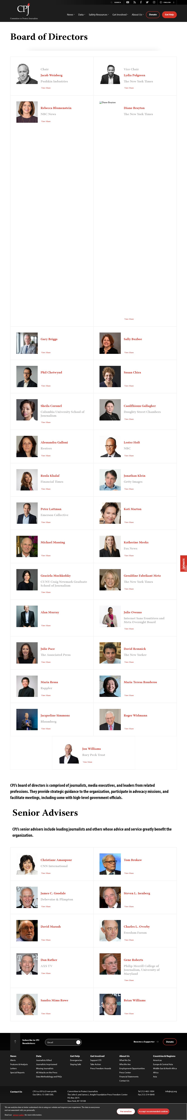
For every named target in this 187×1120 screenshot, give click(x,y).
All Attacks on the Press (46, 1072)
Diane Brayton (134, 108)
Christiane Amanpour (56, 860)
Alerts (13, 1060)
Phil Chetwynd (51, 372)
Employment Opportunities (132, 1068)
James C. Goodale (53, 893)
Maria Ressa (49, 682)
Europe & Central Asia (163, 1064)
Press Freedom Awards (100, 1068)
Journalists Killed (44, 1060)
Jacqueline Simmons (55, 715)
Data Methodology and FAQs (49, 1076)
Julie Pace (48, 649)
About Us (124, 1055)
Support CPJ (95, 1060)
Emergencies (76, 1060)
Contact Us (124, 1080)
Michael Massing (53, 542)
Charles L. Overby (137, 926)
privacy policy (18, 1115)
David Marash (51, 926)
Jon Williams (91, 749)
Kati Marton (132, 509)
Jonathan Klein (134, 476)
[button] (174, 2)
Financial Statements (128, 1076)
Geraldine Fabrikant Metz (142, 576)
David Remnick (135, 649)
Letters (13, 1068)
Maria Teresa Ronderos (140, 682)
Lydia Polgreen (134, 75)
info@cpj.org (171, 1091)
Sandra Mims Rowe (54, 1000)
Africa (155, 1072)
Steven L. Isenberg (137, 893)
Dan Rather (49, 960)
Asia (155, 1076)
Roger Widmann (135, 715)
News (13, 1055)
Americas (157, 1060)
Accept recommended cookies (153, 1111)
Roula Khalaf (50, 476)
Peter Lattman (51, 509)
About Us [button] (137, 14)
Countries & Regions (164, 1055)
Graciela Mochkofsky (56, 576)
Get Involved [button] (119, 14)
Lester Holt (132, 442)
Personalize (125, 1111)
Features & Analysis (19, 1064)
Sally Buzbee (133, 339)
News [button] (70, 14)
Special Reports (17, 1072)
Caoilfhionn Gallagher (140, 406)
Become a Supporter (144, 1041)
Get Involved (97, 1055)
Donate (153, 14)
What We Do (125, 1060)
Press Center (125, 1072)
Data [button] (81, 14)
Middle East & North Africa (165, 1068)
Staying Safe (75, 1064)
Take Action (95, 1064)
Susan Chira (132, 372)
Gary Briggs (49, 339)
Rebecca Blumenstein (56, 108)
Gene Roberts (133, 960)
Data (38, 1055)
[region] (93, 1111)
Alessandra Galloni (54, 442)
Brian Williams (135, 1000)
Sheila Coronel (51, 406)
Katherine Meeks (136, 542)
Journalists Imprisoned (46, 1064)
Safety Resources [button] (98, 14)
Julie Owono (133, 612)
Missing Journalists (44, 1068)
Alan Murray (50, 612)
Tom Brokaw (133, 860)
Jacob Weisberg (51, 75)
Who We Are (125, 1064)
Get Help (169, 14)
